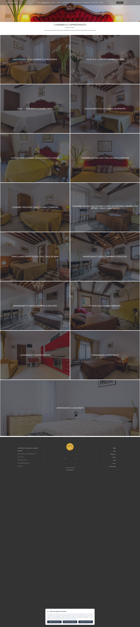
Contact (101, 2)
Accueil (38, 2)
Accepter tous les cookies (85, 621)
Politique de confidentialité (70, 618)
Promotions (94, 2)
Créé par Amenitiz (70, 470)
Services (53, 2)
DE (73, 467)
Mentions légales (112, 466)
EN (66, 467)
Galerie (59, 2)
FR (68, 467)
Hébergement (46, 2)
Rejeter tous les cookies (54, 621)
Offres (114, 460)
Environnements (77, 2)
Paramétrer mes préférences (70, 621)
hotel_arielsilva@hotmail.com (24, 463)
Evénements (86, 2)
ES (70, 467)
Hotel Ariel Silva (12, 2)
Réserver (119, 2)
